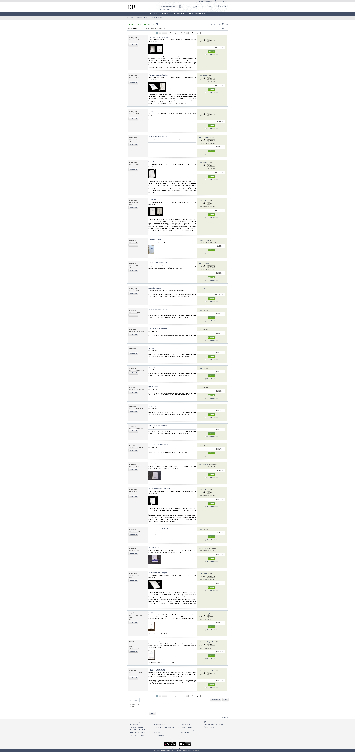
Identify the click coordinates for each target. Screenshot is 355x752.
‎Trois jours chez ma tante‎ (158, 329)
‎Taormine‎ (152, 406)
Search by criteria (164, 9)
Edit (157, 24)
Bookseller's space (221, 1)
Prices (157, 730)
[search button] (180, 6)
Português (175, 749)
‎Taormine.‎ (152, 200)
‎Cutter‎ (150, 111)
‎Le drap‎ (151, 348)
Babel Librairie (203, 38)
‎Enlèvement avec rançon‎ (157, 136)
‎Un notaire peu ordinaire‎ (157, 425)
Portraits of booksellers (136, 727)
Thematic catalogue (135, 722)
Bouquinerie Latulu (204, 240)
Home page (153, 13)
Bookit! (201, 310)
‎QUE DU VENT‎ (153, 548)
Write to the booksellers (206, 1)
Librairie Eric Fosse (204, 263)
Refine (224, 28)
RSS (220, 24)
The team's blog (185, 724)
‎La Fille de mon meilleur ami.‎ (159, 489)
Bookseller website (160, 724)
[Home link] (141, 7)
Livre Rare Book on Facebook (214, 724)
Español (168, 749)
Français (181, 749)
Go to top (223, 717)
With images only (152, 28)
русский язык (189, 749)
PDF (214, 24)
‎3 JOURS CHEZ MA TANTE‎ (157, 262)
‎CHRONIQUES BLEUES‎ (156, 670)
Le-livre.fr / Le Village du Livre (207, 613)
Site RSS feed (210, 727)
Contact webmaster (186, 727)
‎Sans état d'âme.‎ (154, 162)
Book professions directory (196, 13)
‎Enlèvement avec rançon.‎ (157, 573)
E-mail (226, 24)
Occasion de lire (203, 464)
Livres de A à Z (203, 289)
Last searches (133, 701)
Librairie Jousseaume (205, 112)
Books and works (165, 13)
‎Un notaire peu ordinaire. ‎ (158, 75)
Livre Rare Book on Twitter (213, 722)
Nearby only (161, 28)
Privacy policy (185, 732)
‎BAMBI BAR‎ (152, 464)
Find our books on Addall (137, 735)
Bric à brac (159, 732)
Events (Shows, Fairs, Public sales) (139, 730)
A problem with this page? (188, 730)
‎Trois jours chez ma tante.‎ (158, 37)
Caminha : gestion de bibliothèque (165, 727)
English (163, 749)
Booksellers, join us (160, 722)
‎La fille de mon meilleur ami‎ (158, 445)
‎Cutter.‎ (151, 612)
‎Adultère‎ (151, 367)
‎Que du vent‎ (153, 387)
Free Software (160, 735)
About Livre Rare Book (187, 722)
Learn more (195, 750)
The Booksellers (179, 13)
